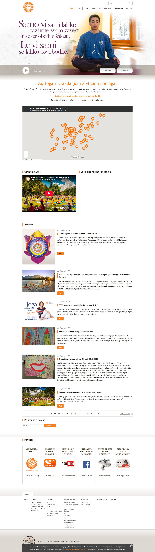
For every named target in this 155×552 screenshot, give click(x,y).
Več (60, 293)
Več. (60, 253)
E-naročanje (119, 8)
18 (67, 413)
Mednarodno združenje (37, 506)
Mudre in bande (68, 522)
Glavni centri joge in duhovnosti (52, 514)
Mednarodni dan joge (36, 513)
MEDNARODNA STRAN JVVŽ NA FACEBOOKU (86, 451)
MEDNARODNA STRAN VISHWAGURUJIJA (123, 451)
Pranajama (67, 515)
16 (59, 413)
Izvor (86, 8)
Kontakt (129, 8)
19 (71, 413)
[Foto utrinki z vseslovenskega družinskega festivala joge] (38, 405)
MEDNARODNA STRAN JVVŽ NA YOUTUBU (68, 451)
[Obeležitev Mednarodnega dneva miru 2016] (38, 344)
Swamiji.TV (50, 476)
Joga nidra (67, 518)
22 (83, 413)
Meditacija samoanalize (70, 520)
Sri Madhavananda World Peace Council (38, 509)
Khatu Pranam (68, 507)
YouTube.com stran (68, 476)
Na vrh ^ (27, 494)
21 (79, 413)
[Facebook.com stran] (86, 472)
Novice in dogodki (86, 502)
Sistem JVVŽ (95, 8)
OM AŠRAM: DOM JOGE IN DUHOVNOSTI (105, 451)
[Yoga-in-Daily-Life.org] (31, 472)
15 (55, 413)
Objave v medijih (85, 504)
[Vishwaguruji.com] (123, 472)
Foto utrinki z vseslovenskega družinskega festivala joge (80, 392)
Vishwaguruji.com (123, 476)
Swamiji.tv (38, 71)
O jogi (49, 502)
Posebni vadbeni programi (71, 504)
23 (88, 413)
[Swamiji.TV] (50, 472)
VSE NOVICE (125, 414)
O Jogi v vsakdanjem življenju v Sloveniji (36, 503)
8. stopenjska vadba (69, 502)
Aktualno (107, 8)
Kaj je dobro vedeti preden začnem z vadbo (73, 95)
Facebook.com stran (86, 476)
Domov (71, 8)
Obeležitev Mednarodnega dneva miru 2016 (76, 331)
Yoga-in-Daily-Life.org (32, 476)
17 (63, 413)
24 (92, 413)
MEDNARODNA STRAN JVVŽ (32, 451)
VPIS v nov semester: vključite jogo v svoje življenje (79, 305)
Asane (65, 513)
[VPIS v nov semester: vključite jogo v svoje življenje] (38, 321)
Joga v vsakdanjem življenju (28, 8)
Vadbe (107, 70)
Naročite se (50, 425)
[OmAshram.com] (105, 472)
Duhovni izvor (51, 504)
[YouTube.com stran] (68, 472)
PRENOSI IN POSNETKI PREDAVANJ (50, 451)
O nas (78, 8)
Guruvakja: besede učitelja (54, 511)
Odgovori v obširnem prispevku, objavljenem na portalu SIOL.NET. (94, 287)
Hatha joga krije (68, 525)
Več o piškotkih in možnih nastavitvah (74, 549)
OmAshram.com (104, 476)
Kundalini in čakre (69, 527)
